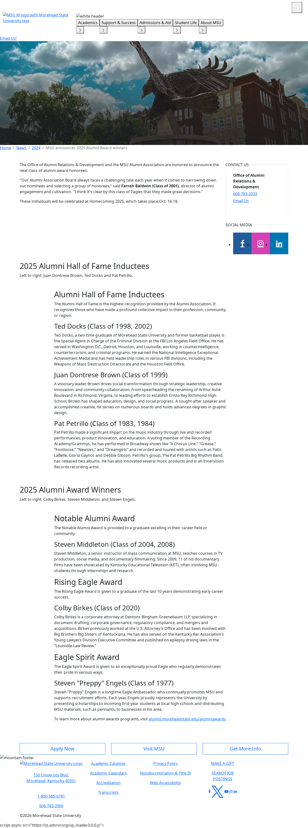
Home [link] (5, 147)
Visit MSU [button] (154, 748)
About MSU (211, 22)
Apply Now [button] (63, 748)
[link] (51, 778)
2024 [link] (36, 147)
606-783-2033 (245, 193)
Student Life (186, 22)
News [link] (21, 147)
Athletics (279, 6)
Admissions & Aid (155, 22)
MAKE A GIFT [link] (222, 763)
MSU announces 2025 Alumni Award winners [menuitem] (86, 147)
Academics (88, 22)
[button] (51, 766)
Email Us (241, 200)
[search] (297, 7)
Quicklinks (225, 6)
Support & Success (119, 22)
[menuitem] (5, 148)
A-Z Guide (255, 6)
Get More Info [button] (245, 748)
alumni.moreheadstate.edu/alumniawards (187, 719)
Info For (196, 6)
